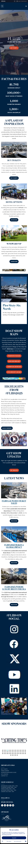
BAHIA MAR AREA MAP (14, 361)
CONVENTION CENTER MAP (14, 366)
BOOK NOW (14, 219)
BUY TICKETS (14, 48)
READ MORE (14, 521)
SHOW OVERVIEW (6, 428)
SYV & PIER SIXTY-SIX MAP (14, 372)
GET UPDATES (14, 470)
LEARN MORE (14, 261)
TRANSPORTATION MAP (14, 355)
